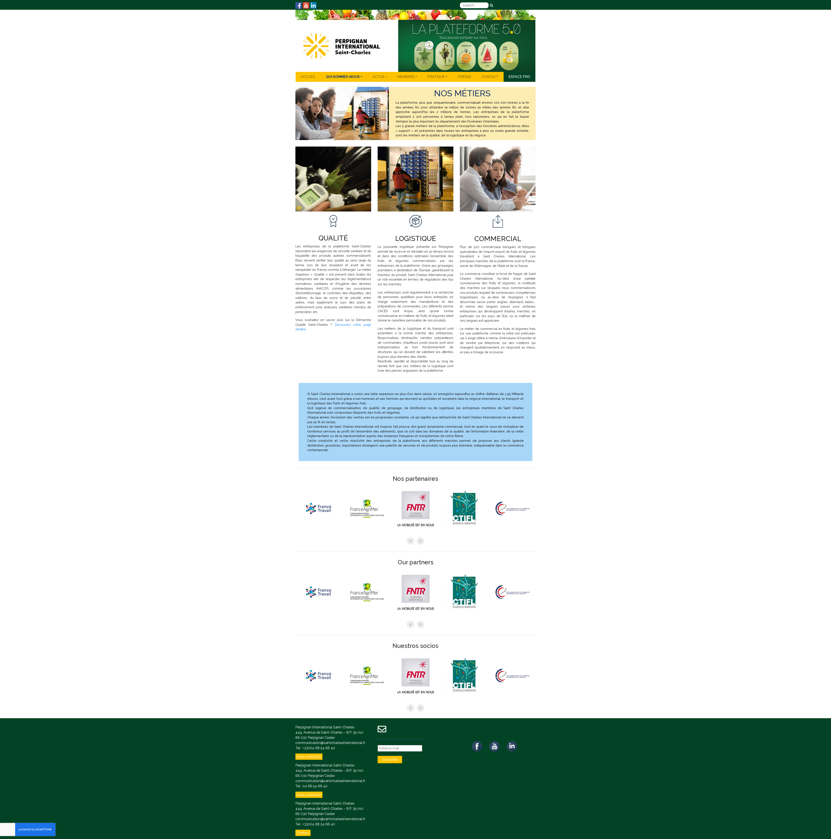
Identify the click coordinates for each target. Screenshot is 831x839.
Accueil (308, 77)
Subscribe (390, 759)
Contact (490, 77)
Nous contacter (308, 757)
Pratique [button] (436, 77)
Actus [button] (378, 77)
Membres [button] (406, 77)
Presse (464, 77)
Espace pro (519, 77)
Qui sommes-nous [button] (343, 77)
